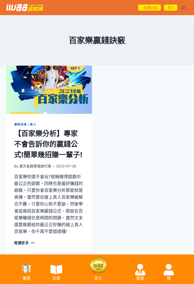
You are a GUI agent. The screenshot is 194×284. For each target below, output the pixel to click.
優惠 (26, 278)
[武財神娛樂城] (25, 8)
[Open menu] (183, 7)
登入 (98, 278)
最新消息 (20, 124)
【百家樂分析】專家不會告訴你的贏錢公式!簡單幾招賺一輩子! (48, 144)
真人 (33, 124)
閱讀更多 (24, 243)
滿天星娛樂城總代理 (35, 166)
